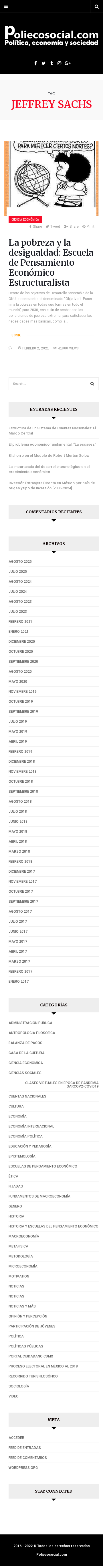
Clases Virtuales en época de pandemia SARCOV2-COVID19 (62, 1084)
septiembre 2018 (23, 791)
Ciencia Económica (25, 219)
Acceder (16, 1437)
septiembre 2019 (23, 711)
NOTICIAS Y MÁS (22, 1306)
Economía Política (26, 1136)
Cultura (16, 1106)
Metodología (21, 1256)
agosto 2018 (20, 801)
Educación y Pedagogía (30, 1146)
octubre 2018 (21, 781)
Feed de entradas (25, 1447)
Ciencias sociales (25, 1073)
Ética (13, 1176)
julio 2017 (18, 921)
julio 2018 (18, 811)
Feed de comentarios (28, 1457)
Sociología (19, 1386)
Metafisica (18, 1246)
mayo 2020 (18, 681)
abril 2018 (18, 841)
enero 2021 (19, 631)
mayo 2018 (18, 831)
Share (37, 227)
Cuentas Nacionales (27, 1096)
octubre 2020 (21, 651)
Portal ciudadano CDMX (31, 1356)
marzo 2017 (19, 961)
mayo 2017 (18, 941)
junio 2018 (18, 821)
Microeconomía (23, 1266)
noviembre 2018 (23, 771)
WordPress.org (23, 1467)
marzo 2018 (19, 851)
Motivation (19, 1276)
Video (14, 1396)
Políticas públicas (26, 1346)
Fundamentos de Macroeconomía (39, 1196)
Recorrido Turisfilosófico (33, 1376)
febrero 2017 (20, 971)
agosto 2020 (20, 671)
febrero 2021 (20, 621)
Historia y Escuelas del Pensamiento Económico (53, 1226)
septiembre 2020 (23, 661)
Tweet (55, 227)
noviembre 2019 (23, 691)
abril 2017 (18, 951)
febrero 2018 (20, 861)
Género (15, 1206)
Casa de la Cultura (27, 1053)
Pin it (90, 227)
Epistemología (22, 1156)
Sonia (16, 335)
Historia (16, 1216)
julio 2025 (18, 571)
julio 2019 (18, 721)
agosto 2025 (20, 561)
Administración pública (30, 1023)
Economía (18, 1116)
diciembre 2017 (22, 871)
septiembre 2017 (23, 901)
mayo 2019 (18, 731)
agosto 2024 (20, 581)
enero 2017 (19, 981)
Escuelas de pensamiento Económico (43, 1166)
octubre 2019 (21, 701)
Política (16, 1336)
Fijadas (16, 1186)
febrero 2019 (20, 751)
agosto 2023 (20, 601)
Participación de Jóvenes (32, 1326)
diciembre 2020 (22, 641)
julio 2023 (18, 611)
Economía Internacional (31, 1126)
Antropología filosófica (32, 1033)
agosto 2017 (20, 911)
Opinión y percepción (28, 1316)
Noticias (16, 1286)
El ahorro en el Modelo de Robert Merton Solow (49, 455)
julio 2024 (18, 591)
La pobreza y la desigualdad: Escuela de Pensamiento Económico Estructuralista (51, 262)
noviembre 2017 (23, 881)
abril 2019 (18, 741)
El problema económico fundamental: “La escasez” (52, 444)
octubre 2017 (21, 891)
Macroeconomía (24, 1236)
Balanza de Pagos (25, 1043)
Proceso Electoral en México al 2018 (43, 1366)
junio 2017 (18, 931)
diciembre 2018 (22, 761)
